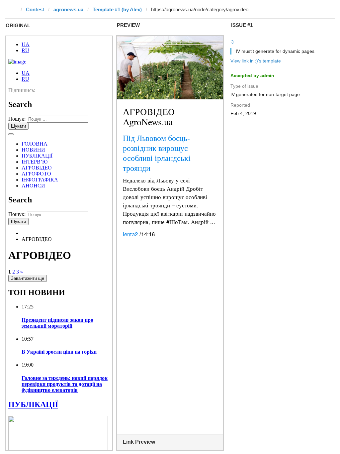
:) (232, 41)
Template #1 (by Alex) (117, 9)
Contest (35, 9)
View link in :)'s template (255, 60)
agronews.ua (68, 9)
